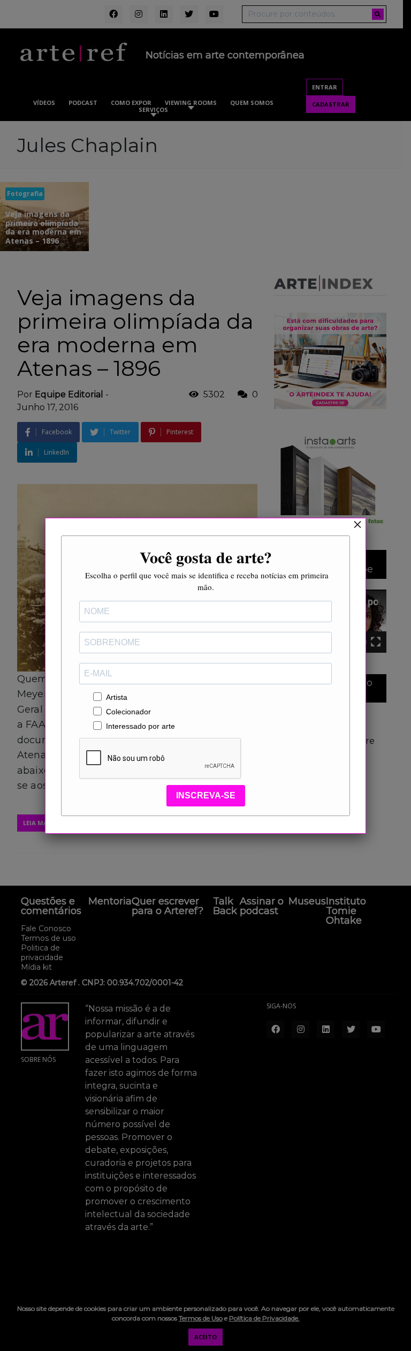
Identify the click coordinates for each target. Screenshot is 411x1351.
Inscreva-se (205, 795)
